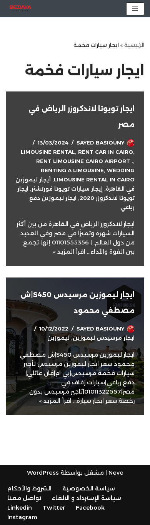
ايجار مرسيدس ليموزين (104, 338)
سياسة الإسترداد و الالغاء (86, 498)
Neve (115, 472)
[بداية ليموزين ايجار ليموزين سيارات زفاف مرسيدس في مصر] (18, 8)
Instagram (22, 517)
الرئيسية (134, 45)
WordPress (43, 472)
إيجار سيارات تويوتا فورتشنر (67, 189)
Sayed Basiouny (100, 143)
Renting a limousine (72, 170)
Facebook (90, 507)
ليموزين (58, 338)
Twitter (54, 507)
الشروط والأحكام (29, 488)
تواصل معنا (24, 498)
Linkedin (19, 507)
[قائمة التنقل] (135, 8)
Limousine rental (48, 152)
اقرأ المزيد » (69, 251)
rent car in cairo (105, 152)
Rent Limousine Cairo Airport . (84, 161)
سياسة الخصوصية (88, 488)
